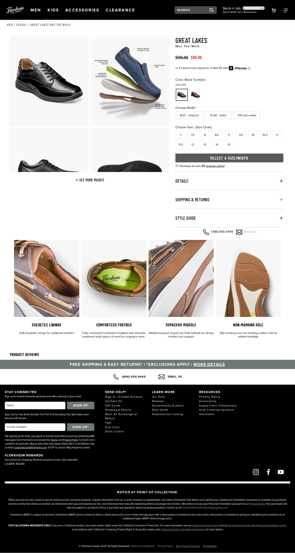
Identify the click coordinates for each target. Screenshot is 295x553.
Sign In (227, 8)
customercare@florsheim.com (30, 447)
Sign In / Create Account (124, 396)
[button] (36, 10)
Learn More (15, 464)
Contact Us (113, 401)
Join (238, 8)
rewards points (215, 166)
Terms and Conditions (142, 546)
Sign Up (80, 405)
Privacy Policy (70, 440)
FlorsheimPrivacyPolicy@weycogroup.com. (204, 507)
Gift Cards (113, 405)
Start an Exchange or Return (121, 416)
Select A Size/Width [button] (229, 158)
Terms (54, 440)
